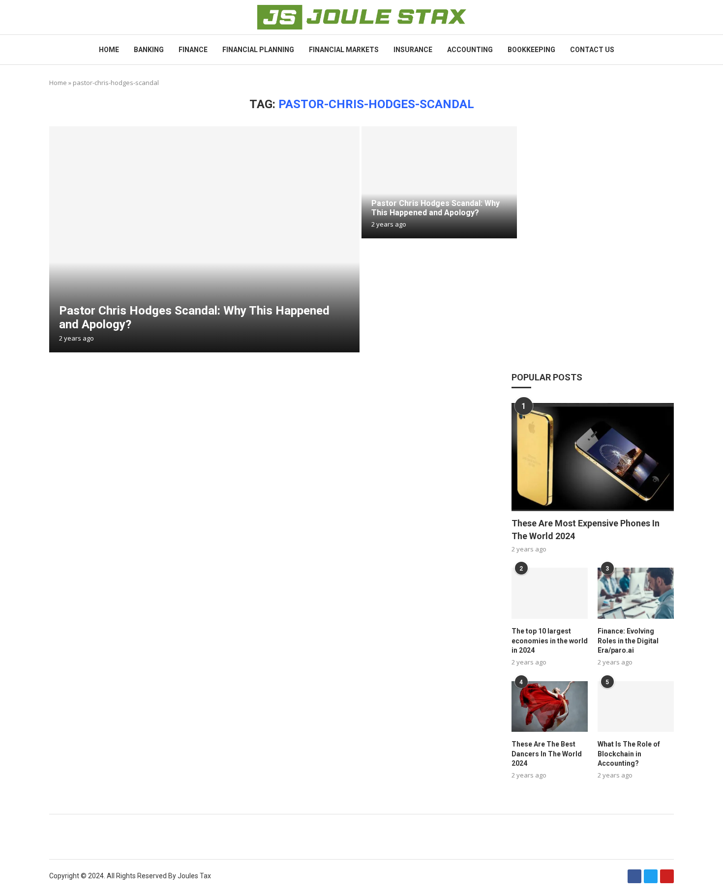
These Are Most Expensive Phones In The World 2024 (586, 529)
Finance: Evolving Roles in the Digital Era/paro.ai (628, 640)
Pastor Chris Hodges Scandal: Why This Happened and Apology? (435, 208)
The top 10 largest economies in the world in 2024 (550, 640)
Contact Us (592, 50)
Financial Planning (258, 50)
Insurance (412, 50)
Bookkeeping (531, 50)
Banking (149, 50)
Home (109, 50)
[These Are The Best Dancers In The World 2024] (550, 706)
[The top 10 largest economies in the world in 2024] (550, 593)
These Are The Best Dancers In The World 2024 (547, 753)
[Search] (669, 50)
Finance (193, 50)
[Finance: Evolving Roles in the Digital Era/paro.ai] (636, 593)
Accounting (470, 50)
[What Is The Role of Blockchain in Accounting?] (636, 706)
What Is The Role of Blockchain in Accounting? (629, 753)
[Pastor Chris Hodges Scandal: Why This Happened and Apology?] (204, 239)
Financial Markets (344, 50)
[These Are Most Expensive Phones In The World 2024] (593, 457)
